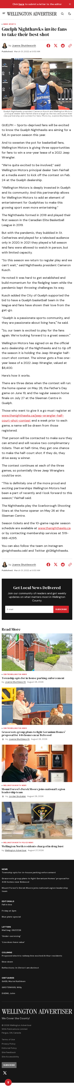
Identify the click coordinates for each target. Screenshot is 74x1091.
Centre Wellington (12, 674)
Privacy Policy (8, 1043)
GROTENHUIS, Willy (12, 987)
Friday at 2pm (9, 910)
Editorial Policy (9, 1048)
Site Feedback (9, 1052)
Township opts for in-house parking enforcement (29, 872)
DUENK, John (8, 993)
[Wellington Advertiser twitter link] (5, 1073)
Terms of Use (8, 1039)
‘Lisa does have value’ (13, 942)
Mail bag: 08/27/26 (11, 930)
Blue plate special (11, 916)
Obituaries (8, 978)
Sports (12, 24)
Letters (6, 927)
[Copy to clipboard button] (69, 45)
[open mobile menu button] (4, 13)
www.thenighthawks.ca (54, 528)
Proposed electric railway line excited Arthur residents (32, 955)
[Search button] (62, 13)
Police (25, 842)
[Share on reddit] (62, 45)
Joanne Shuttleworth (24, 45)
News (5, 24)
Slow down (7, 961)
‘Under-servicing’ (11, 936)
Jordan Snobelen (17, 796)
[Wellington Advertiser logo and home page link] (32, 14)
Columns (7, 952)
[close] (70, 4)
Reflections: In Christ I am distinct (20, 967)
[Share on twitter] (55, 45)
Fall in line (7, 904)
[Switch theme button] (69, 13)
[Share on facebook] (49, 45)
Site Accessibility (10, 1056)
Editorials (8, 901)
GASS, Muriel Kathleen (13, 981)
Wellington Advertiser (16, 850)
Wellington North (12, 785)
